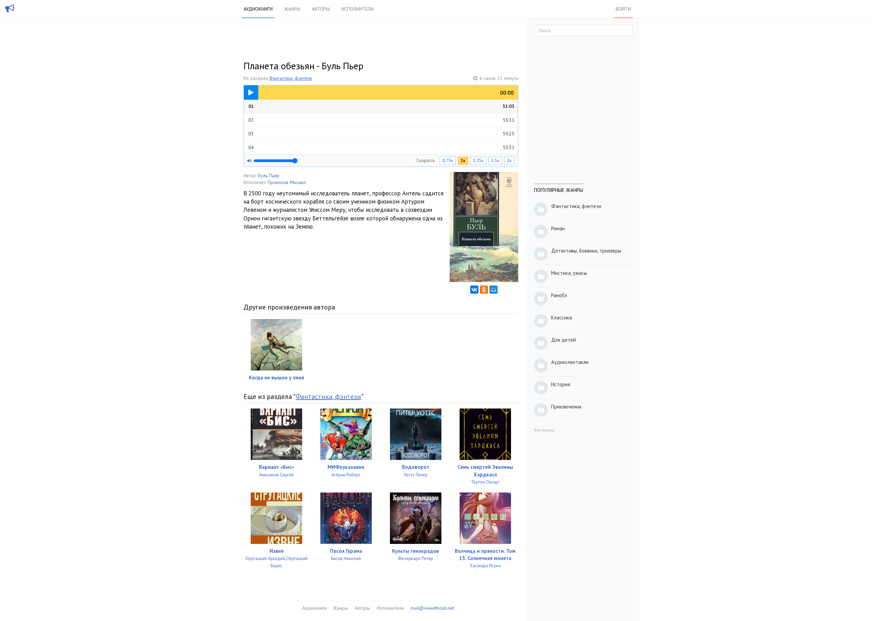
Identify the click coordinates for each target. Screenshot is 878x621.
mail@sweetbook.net (432, 608)
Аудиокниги (258, 9)
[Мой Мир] (493, 289)
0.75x (447, 160)
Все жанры (544, 430)
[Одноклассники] (484, 289)
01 (381, 106)
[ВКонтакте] (474, 289)
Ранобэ (559, 295)
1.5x (495, 160)
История (560, 384)
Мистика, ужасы (569, 273)
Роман (558, 228)
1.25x (478, 160)
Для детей (563, 340)
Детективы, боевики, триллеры (586, 250)
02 (381, 120)
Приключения (566, 406)
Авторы (321, 9)
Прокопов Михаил (287, 182)
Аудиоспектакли (570, 362)
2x (509, 160)
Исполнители (357, 9)
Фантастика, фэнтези (290, 78)
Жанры (292, 9)
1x (463, 160)
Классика (561, 317)
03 (381, 134)
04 (381, 147)
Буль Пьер (269, 175)
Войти (623, 9)
